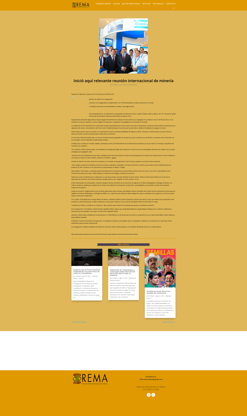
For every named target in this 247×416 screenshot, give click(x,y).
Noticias (146, 4)
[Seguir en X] (153, 395)
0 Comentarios (132, 85)
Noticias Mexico (115, 280)
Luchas (116, 4)
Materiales (158, 4)
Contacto (171, 4)
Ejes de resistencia (131, 4)
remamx (115, 85)
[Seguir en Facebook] (149, 395)
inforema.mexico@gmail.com (151, 379)
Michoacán (132, 278)
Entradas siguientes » (169, 322)
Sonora (81, 278)
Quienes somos (103, 4)
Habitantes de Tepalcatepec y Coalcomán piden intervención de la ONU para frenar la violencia (122, 272)
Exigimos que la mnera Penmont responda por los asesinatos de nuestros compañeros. (86, 271)
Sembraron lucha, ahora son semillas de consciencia (158, 292)
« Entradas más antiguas (79, 322)
